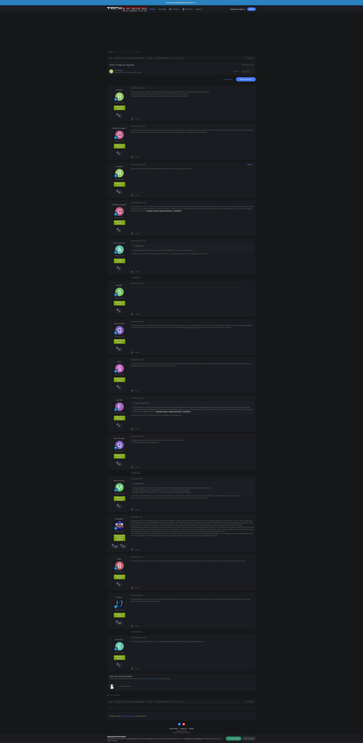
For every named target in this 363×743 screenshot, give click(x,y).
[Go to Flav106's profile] (119, 406)
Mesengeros (119, 481)
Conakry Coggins (119, 128)
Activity (175, 9)
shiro (119, 362)
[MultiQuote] (132, 119)
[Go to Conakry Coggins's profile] (119, 135)
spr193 (119, 285)
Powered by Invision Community (181, 732)
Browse (188, 9)
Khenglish (119, 519)
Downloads (162, 9)
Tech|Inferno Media (127, 716)
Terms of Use (132, 738)
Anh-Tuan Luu (119, 243)
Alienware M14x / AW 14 (134, 72)
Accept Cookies (234, 738)
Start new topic (228, 79)
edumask (119, 640)
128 (119, 623)
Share (236, 71)
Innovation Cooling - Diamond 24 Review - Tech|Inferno (164, 211)
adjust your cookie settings (194, 738)
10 (119, 116)
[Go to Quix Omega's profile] (119, 330)
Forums (152, 9)
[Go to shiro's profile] (119, 368)
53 (119, 349)
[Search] (138, 52)
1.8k (115, 547)
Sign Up (251, 9)
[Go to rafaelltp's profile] (111, 71)
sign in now (150, 678)
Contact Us (183, 728)
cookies (149, 738)
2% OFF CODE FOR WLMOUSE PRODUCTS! (180, 2)
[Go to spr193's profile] (119, 292)
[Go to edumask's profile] (119, 646)
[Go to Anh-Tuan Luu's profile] (119, 249)
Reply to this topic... (125, 686)
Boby (119, 559)
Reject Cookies (249, 738)
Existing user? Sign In (237, 9)
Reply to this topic (246, 79)
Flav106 (119, 400)
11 (119, 585)
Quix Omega (119, 324)
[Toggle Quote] (134, 246)
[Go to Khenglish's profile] (119, 525)
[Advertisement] (181, 32)
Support (199, 9)
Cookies (191, 728)
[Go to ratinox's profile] (119, 604)
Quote (137, 119)
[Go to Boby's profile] (119, 565)
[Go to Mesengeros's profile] (119, 487)
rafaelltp (119, 70)
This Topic (131, 52)
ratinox (119, 597)
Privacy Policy (173, 728)
